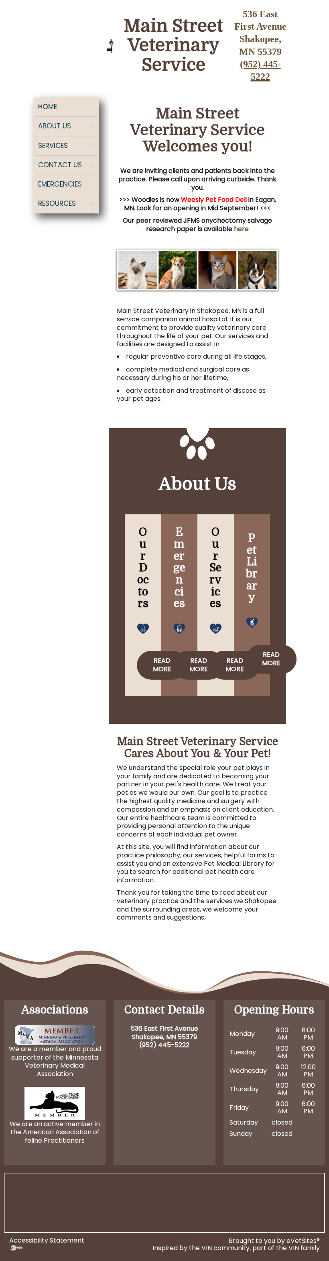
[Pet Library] (252, 622)
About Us (54, 126)
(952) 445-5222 (164, 1045)
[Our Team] (143, 627)
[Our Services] (215, 627)
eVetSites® (303, 1240)
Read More (162, 665)
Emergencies (60, 184)
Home (47, 107)
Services (53, 145)
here (241, 229)
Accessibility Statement (46, 1240)
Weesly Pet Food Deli (214, 199)
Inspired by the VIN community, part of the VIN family (236, 1248)
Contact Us (60, 165)
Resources (57, 203)
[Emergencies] (179, 627)
